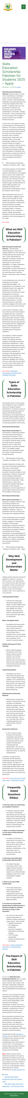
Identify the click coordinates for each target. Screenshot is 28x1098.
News (6, 1074)
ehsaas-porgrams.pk (18, 1069)
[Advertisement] (14, 28)
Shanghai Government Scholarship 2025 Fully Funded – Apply (12, 1079)
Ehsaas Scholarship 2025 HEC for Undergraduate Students (12, 947)
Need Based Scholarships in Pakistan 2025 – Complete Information (12, 373)
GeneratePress (14, 1095)
